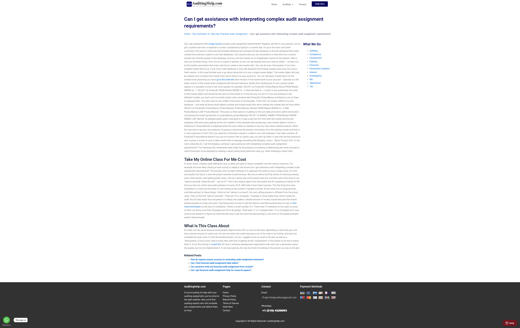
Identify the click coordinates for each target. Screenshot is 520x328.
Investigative (316, 76)
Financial (314, 65)
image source (215, 44)
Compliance (315, 54)
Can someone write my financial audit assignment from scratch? (222, 266)
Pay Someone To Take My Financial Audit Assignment (220, 34)
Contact (302, 4)
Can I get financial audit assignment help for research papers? (221, 270)
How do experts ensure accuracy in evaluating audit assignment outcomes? (227, 259)
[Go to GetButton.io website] (6, 325)
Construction (316, 58)
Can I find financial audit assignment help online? (215, 263)
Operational (315, 83)
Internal (313, 72)
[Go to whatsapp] (6, 320)
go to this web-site (225, 79)
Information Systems (320, 68)
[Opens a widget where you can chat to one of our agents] (509, 323)
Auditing (287, 4)
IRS (311, 79)
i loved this (216, 244)
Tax (311, 86)
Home (274, 4)
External (313, 61)
